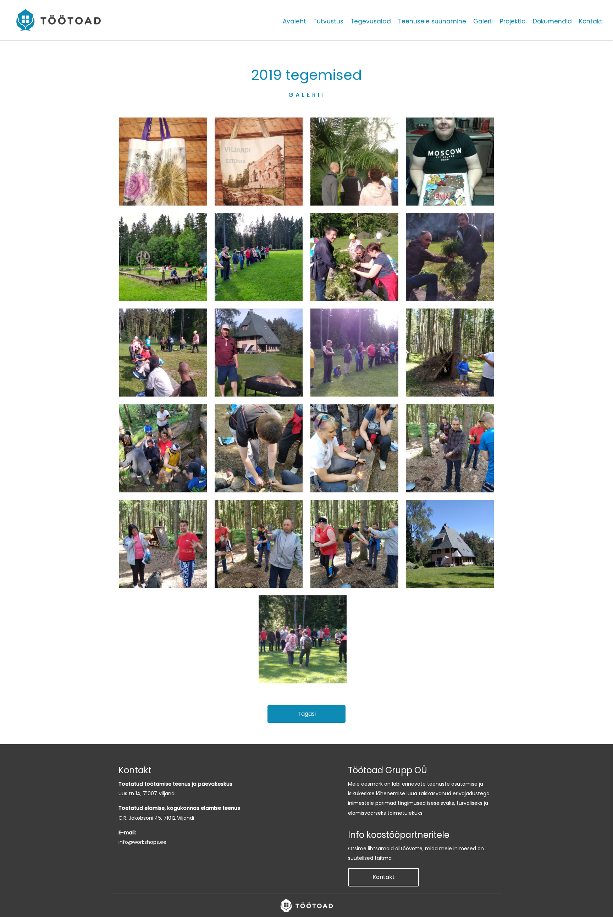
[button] (306, 714)
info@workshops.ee (142, 842)
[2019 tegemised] (163, 162)
